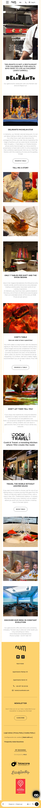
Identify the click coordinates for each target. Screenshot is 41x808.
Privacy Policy (18, 733)
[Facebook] (18, 657)
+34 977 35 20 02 (22, 686)
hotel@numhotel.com (22, 690)
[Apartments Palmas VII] (12, 670)
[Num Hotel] (16, 662)
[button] (37, 804)
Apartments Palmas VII (20, 672)
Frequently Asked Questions (14, 742)
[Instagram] (23, 657)
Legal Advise (8, 733)
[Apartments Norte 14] (12, 678)
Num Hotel (20, 663)
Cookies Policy (29, 733)
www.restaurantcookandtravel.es (20, 634)
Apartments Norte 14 (20, 680)
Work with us (27, 737)
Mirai (25, 754)
